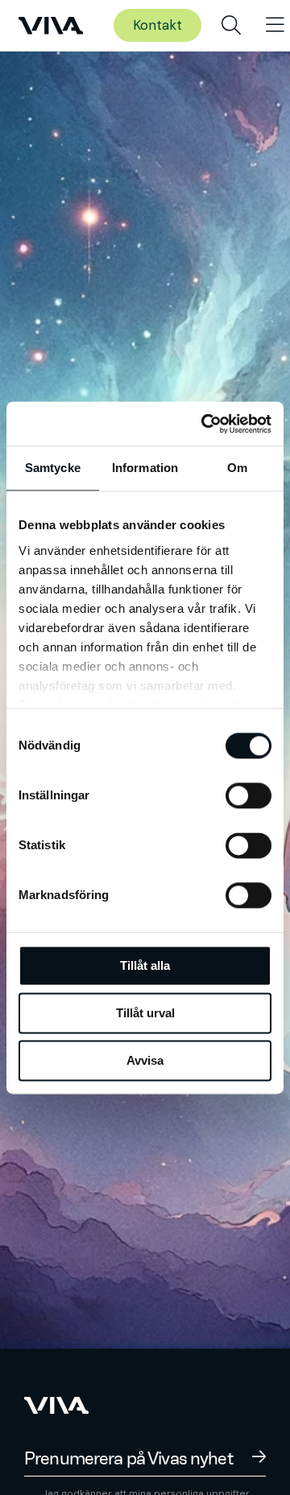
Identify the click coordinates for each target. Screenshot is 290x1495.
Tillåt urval (145, 1013)
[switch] (248, 795)
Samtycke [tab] (53, 467)
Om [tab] (237, 467)
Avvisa (145, 1060)
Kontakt (157, 25)
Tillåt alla (145, 965)
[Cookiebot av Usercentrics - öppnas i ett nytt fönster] (204, 423)
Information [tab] (145, 467)
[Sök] (231, 26)
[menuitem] (231, 26)
